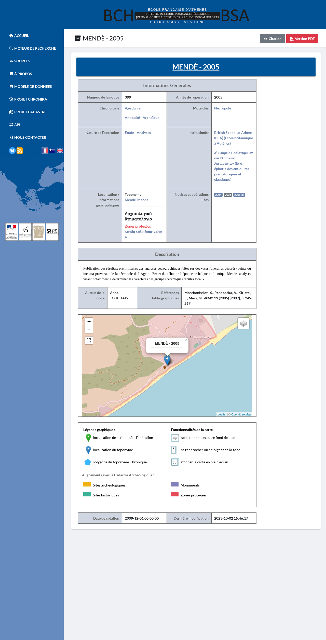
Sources (21, 61)
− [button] (89, 329)
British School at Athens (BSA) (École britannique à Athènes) (233, 137)
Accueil (21, 35)
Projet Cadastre (29, 112)
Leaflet (222, 414)
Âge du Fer (133, 108)
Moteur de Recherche (34, 48)
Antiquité (132, 117)
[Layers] (243, 323)
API (16, 124)
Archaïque (151, 117)
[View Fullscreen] (89, 340)
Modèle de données (32, 86)
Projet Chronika (30, 99)
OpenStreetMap (241, 414)
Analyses (144, 132)
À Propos (22, 74)
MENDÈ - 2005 (103, 38)
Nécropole (222, 108)
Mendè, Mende (136, 200)
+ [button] (89, 321)
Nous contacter (29, 137)
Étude (129, 132)
